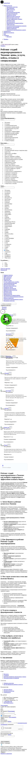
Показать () (4, 270)
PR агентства (10, 11)
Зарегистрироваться (5, 731)
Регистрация (11, 711)
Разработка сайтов (11, 15)
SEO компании (10, 8)
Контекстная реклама (12, 13)
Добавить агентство (9, 683)
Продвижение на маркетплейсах (15, 23)
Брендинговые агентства (13, 17)
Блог (5, 34)
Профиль (6, 39)
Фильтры (4, 307)
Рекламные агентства (12, 7)
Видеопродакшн (11, 21)
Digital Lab (6, 427)
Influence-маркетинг (12, 28)
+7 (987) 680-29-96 (5, 44)
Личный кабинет (8, 689)
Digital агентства (8, 5)
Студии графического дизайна (14, 19)
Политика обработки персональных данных (15, 676)
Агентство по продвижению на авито (16, 30)
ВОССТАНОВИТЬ (5, 741)
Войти (2, 718)
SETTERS (8, 390)
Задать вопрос (4, 705)
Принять (3, 752)
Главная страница (8, 275)
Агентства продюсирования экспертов (16, 25)
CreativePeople (9, 315)
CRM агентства (10, 24)
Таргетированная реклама (13, 12)
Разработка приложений (13, 27)
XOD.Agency (9, 356)
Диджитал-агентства (9, 691)
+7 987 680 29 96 (8, 701)
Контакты (9, 36)
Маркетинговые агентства (13, 16)
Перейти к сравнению (6, 753)
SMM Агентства (11, 9)
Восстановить (12, 717)
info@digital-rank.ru (8, 702)
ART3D (6, 408)
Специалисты (7, 31)
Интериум (8, 334)
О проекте (6, 35)
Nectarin (7, 373)
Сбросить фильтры (5, 268)
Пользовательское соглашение (11, 678)
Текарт (5, 445)
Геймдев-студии (11, 20)
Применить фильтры (5, 305)
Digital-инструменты (9, 32)
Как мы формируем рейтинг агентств (13, 684)
